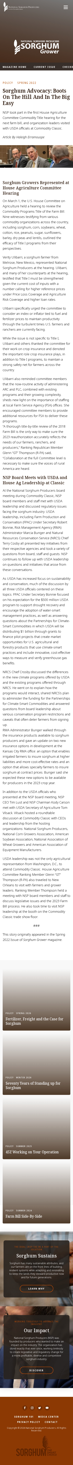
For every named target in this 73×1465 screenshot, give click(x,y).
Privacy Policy (28, 1422)
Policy (8, 83)
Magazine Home (15, 67)
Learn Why (36, 1289)
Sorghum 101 (24, 1416)
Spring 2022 (26, 83)
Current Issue (44, 67)
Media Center (48, 1416)
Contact (51, 1422)
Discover (36, 1370)
